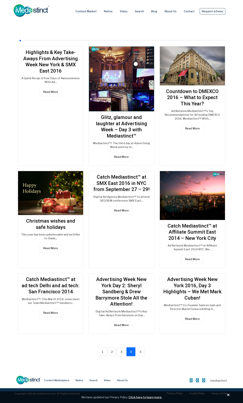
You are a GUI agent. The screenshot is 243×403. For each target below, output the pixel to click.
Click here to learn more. (145, 397)
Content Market (86, 11)
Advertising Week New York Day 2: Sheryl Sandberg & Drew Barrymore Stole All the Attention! (121, 291)
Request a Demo (212, 11)
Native (108, 11)
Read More (50, 92)
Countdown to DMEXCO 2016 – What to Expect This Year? (192, 97)
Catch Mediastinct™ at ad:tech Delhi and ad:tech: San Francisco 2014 (51, 285)
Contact (189, 11)
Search (139, 11)
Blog (154, 11)
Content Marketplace (56, 380)
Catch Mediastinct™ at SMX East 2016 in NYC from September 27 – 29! (121, 183)
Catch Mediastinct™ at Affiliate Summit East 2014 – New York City (192, 232)
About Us (170, 11)
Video (124, 11)
